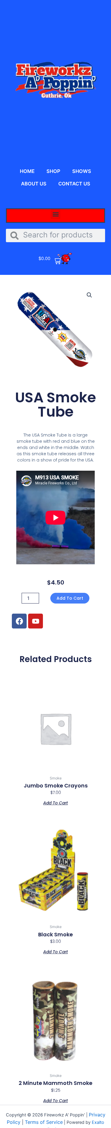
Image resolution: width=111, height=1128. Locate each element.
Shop (53, 171)
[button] (55, 214)
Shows (81, 171)
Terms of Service (44, 1122)
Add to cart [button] (55, 802)
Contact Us (74, 184)
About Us (33, 184)
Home (27, 171)
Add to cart (70, 598)
